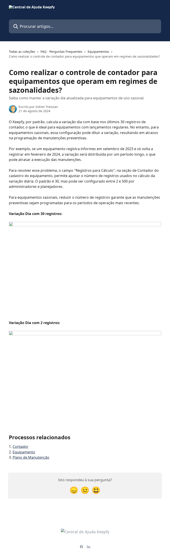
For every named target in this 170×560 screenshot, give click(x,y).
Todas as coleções (22, 51)
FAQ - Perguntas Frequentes (61, 51)
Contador (21, 446)
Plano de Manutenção (31, 457)
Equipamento (24, 452)
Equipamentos (98, 51)
